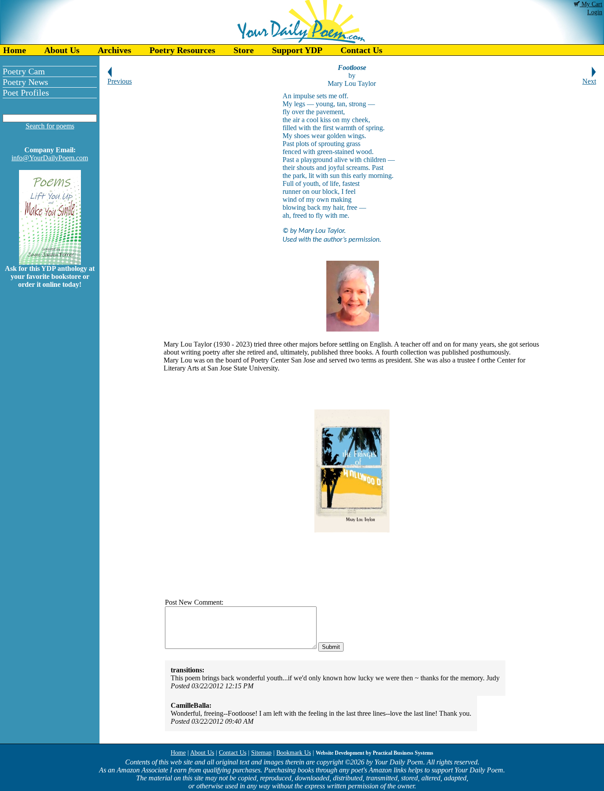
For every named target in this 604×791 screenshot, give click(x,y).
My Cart (591, 4)
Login (594, 12)
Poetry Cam (24, 71)
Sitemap (261, 752)
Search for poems (50, 126)
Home (14, 50)
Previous (119, 81)
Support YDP (297, 50)
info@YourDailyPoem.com (49, 158)
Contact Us (361, 50)
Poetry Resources (182, 50)
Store (243, 50)
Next (589, 81)
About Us (62, 50)
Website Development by (374, 753)
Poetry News (25, 82)
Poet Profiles (26, 92)
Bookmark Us (293, 752)
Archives (114, 50)
